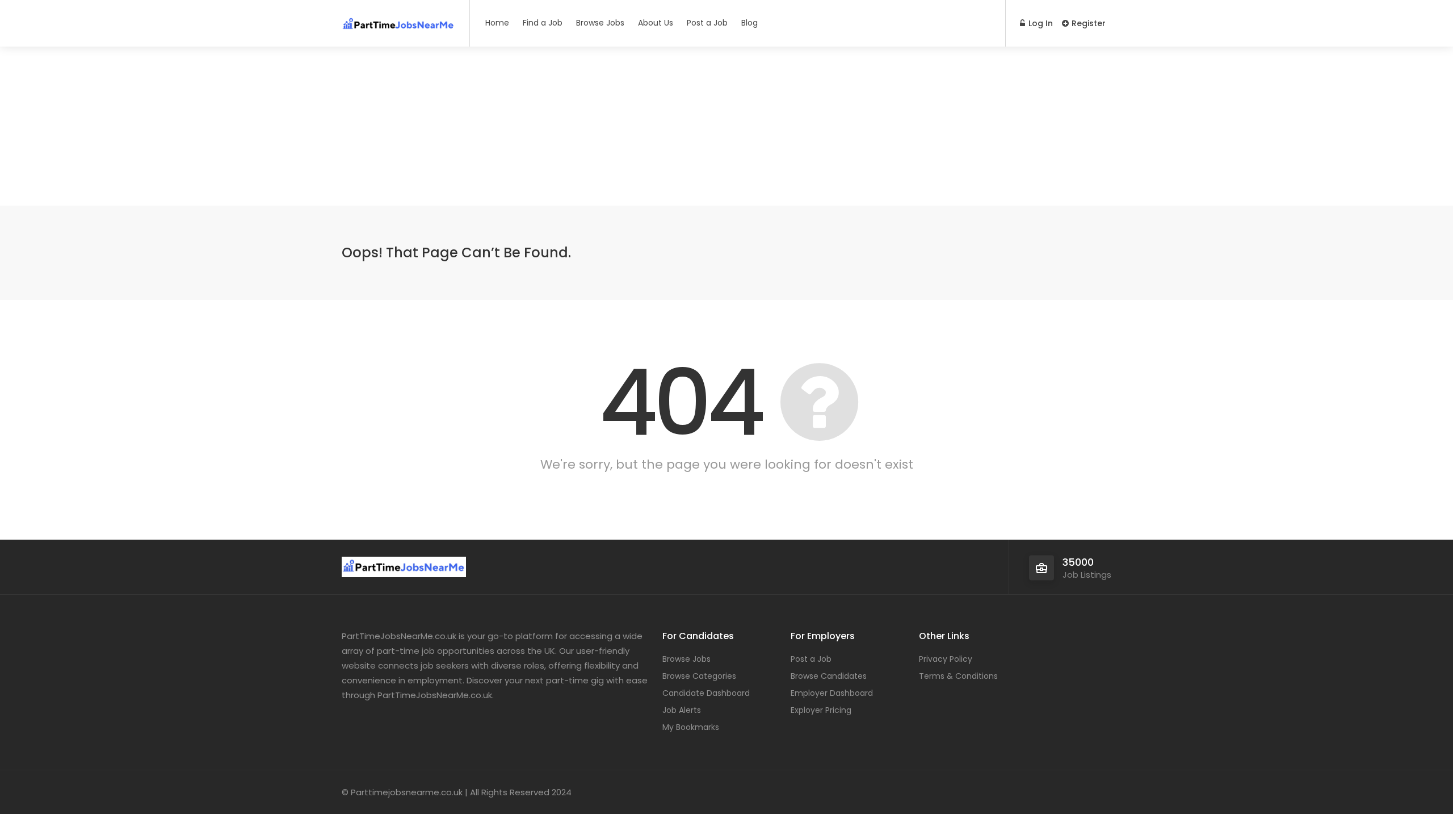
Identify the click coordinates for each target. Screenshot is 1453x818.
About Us (655, 22)
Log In (1039, 23)
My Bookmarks (690, 727)
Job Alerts (681, 710)
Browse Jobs (600, 22)
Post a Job (707, 22)
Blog (749, 22)
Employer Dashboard (832, 693)
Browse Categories (699, 676)
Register (1087, 23)
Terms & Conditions (958, 676)
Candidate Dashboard (706, 693)
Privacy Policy (945, 659)
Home (497, 22)
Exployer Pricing (821, 710)
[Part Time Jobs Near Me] (398, 19)
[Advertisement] (726, 126)
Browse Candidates (829, 676)
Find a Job (542, 22)
